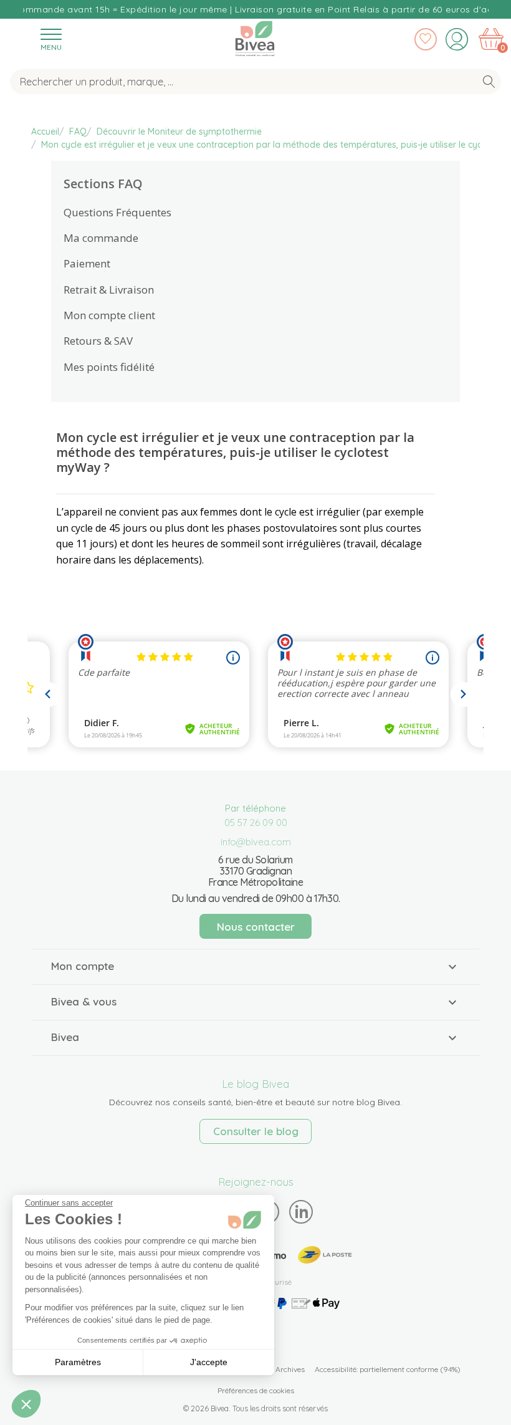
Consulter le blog (255, 1131)
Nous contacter (256, 926)
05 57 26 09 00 (255, 822)
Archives (290, 1369)
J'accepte (208, 1362)
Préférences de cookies (255, 1390)
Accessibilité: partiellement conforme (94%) (388, 1369)
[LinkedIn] (301, 1211)
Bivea (255, 36)
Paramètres (78, 1362)
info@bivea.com (256, 842)
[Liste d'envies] (425, 39)
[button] (26, 1404)
